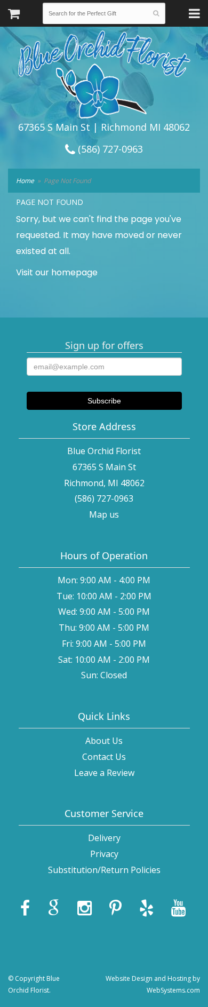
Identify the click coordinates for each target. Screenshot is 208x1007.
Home (25, 180)
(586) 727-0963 (109, 148)
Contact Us (104, 757)
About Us (104, 741)
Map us (104, 514)
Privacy (104, 854)
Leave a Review (104, 773)
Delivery (104, 838)
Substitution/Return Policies (104, 870)
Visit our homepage (57, 272)
